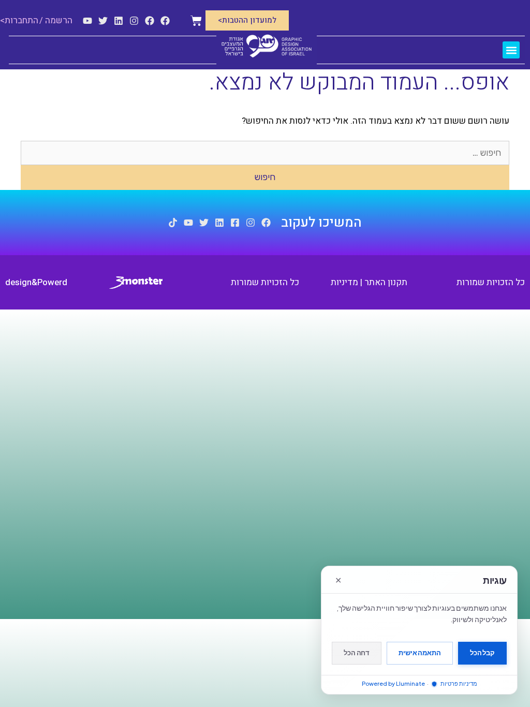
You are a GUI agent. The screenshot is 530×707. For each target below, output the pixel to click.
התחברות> (19, 20)
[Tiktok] (173, 222)
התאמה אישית (420, 653)
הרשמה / (55, 20)
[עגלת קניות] (196, 20)
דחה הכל (357, 653)
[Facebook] (165, 20)
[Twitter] (103, 20)
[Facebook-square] (235, 222)
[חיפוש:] (265, 152)
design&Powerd (36, 282)
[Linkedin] (118, 20)
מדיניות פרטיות (458, 683)
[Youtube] (87, 20)
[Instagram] (134, 20)
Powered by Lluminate (393, 683)
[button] (511, 49)
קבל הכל (482, 653)
